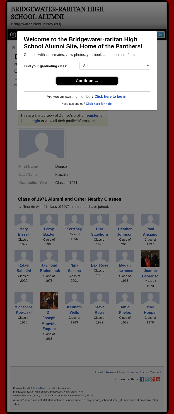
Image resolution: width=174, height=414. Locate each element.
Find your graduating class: (45, 66)
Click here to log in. (110, 96)
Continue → (87, 81)
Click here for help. (99, 103)
